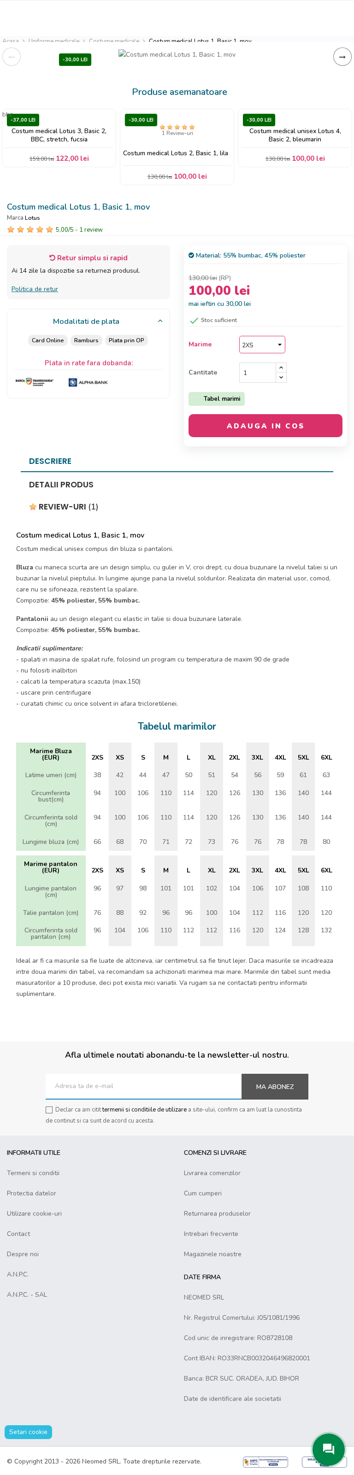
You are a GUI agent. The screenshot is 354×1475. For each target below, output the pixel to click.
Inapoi (11, 56)
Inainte (342, 56)
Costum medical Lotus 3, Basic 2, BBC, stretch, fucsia (59, 135)
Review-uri (68, 506)
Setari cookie (28, 1432)
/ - (79, 230)
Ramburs (86, 340)
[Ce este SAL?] (265, 1461)
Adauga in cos (266, 426)
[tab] (88, 322)
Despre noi (23, 1254)
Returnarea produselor (217, 1213)
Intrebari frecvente (211, 1233)
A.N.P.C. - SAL (27, 1294)
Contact (18, 1233)
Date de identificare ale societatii (232, 1398)
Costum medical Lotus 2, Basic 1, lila (175, 153)
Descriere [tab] (50, 461)
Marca (15, 218)
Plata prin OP (126, 340)
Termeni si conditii (33, 1173)
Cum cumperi (203, 1193)
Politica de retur (35, 289)
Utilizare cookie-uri (34, 1213)
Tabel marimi (222, 399)
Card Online (48, 340)
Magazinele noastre (213, 1254)
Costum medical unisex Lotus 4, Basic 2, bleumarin (295, 135)
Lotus (32, 218)
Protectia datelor (31, 1193)
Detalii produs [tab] (61, 484)
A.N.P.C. (18, 1274)
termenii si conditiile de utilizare (144, 1110)
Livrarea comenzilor (212, 1173)
